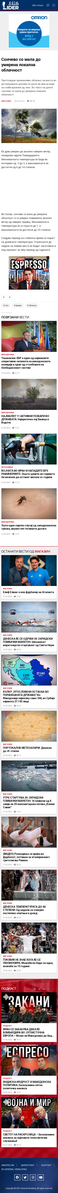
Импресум (7, 1165)
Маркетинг (27, 1165)
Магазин (6, 101)
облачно (32, 305)
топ (6, 305)
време (18, 305)
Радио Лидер (10, 5)
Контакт (46, 1165)
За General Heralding (14, 1169)
